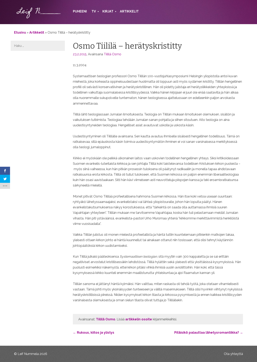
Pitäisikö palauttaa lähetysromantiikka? (208, 332)
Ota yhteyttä (233, 354)
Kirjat (107, 11)
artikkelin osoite (138, 319)
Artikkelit (129, 11)
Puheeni (80, 11)
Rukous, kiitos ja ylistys (93, 332)
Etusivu (20, 32)
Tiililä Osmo (112, 54)
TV (94, 11)
